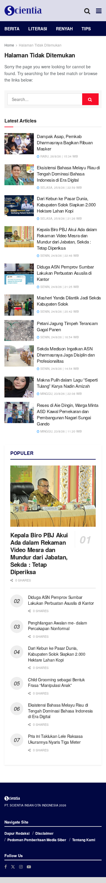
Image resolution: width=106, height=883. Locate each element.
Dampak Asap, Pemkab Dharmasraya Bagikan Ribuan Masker (64, 142)
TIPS (86, 29)
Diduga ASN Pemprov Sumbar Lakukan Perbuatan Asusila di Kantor (65, 273)
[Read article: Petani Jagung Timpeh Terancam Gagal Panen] (19, 330)
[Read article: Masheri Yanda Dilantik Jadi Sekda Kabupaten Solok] (19, 305)
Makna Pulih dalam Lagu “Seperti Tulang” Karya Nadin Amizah (67, 383)
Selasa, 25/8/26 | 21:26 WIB (60, 218)
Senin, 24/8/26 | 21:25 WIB (59, 287)
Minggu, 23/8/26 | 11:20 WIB (60, 431)
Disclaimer (44, 833)
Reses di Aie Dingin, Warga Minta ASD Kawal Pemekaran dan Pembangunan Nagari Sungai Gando (67, 414)
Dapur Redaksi (16, 833)
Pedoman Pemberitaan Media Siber (36, 839)
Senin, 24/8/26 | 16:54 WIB (59, 337)
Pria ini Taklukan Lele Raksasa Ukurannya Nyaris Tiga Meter (55, 739)
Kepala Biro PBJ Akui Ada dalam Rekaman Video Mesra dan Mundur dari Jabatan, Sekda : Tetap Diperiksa (67, 238)
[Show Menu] (99, 10)
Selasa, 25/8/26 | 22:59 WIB (60, 187)
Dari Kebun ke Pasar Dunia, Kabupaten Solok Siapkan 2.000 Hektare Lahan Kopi (66, 204)
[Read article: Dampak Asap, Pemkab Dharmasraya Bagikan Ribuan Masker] (19, 143)
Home (9, 44)
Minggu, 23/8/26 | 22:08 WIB (60, 394)
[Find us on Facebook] (5, 866)
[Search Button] (87, 10)
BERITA (11, 29)
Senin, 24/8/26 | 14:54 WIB (59, 369)
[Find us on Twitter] (13, 866)
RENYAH (64, 29)
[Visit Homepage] (23, 10)
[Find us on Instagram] (21, 866)
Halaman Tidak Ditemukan (40, 44)
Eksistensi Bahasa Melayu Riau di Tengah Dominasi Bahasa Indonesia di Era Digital (68, 173)
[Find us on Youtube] (29, 866)
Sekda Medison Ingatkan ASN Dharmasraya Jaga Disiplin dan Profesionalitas (66, 354)
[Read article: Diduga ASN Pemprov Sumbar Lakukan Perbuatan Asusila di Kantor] (19, 274)
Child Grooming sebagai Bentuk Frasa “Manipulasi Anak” (56, 682)
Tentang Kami (83, 839)
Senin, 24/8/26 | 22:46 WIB (59, 256)
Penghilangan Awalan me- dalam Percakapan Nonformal (57, 626)
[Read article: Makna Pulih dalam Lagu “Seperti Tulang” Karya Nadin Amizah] (19, 387)
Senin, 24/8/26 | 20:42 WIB (59, 311)
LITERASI (37, 29)
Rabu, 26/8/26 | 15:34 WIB (58, 156)
